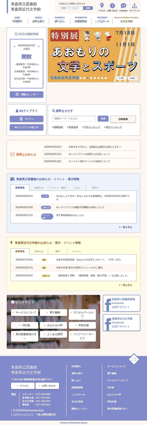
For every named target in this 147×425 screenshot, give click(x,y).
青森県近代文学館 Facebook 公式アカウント (122, 322)
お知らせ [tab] (38, 187)
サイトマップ (134, 11)
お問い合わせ (112, 11)
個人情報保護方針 (47, 414)
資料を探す (77, 373)
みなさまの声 (114, 394)
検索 (88, 8)
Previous (52, 55)
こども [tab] (76, 187)
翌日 (39, 46)
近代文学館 (77, 401)
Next (136, 55)
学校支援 (111, 401)
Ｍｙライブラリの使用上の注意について (89, 154)
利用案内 (76, 366)
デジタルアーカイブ (117, 380)
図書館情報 (77, 387)
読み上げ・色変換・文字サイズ (73, 3)
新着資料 (73, 127)
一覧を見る (126, 227)
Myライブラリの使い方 (26, 127)
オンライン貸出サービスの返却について (89, 161)
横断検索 (58, 127)
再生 (122, 78)
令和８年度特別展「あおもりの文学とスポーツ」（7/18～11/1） (89, 259)
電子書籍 (111, 373)
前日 (14, 46)
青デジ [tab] (95, 187)
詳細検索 (123, 119)
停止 (133, 78)
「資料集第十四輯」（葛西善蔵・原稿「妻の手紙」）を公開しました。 (93, 275)
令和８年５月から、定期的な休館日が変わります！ (95, 147)
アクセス (101, 11)
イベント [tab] (76, 251)
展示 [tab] (57, 251)
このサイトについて (23, 414)
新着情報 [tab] (20, 187)
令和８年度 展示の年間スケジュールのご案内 (79, 267)
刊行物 (110, 387)
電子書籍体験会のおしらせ (71, 215)
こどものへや (78, 394)
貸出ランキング (114, 127)
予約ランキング (92, 127)
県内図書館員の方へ (117, 408)
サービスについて (116, 366)
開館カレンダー (79, 408)
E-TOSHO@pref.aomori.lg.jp (28, 410)
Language (123, 11)
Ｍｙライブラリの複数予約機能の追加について (80, 207)
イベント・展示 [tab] (58, 187)
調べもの (76, 380)
